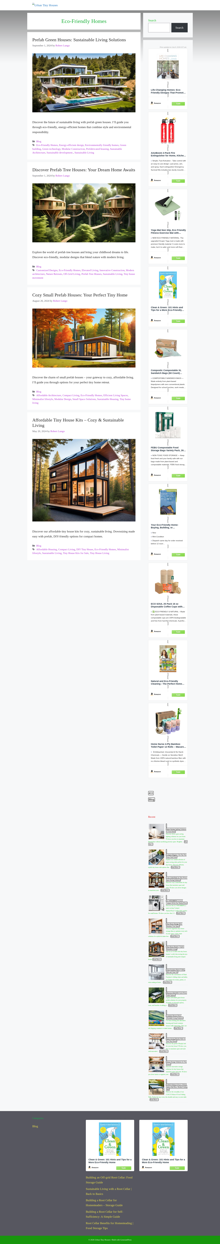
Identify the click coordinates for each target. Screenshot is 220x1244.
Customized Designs (47, 270)
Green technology (51, 149)
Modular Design (62, 399)
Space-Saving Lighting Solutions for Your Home (176, 830)
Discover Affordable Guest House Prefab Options (176, 994)
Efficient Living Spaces (115, 395)
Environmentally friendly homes (102, 145)
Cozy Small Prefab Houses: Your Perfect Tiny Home (80, 295)
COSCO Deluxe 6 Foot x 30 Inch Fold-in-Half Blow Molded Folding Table (176, 1087)
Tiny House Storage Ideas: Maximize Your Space (174, 925)
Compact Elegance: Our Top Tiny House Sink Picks (176, 856)
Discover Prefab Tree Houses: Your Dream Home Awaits (83, 169)
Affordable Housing (46, 549)
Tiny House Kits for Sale (75, 553)
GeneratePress (126, 1240)
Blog (38, 141)
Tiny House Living (99, 553)
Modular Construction (73, 149)
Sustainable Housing (107, 399)
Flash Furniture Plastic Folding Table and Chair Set (175, 971)
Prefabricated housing (97, 149)
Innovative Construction (112, 270)
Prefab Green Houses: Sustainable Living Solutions (79, 39)
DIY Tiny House (84, 549)
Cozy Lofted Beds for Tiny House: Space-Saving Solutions (176, 879)
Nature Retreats (54, 274)
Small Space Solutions (84, 399)
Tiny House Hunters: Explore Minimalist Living (175, 948)
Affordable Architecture (48, 395)
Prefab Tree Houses (91, 274)
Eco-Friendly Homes (47, 145)
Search (152, 20)
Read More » (175, 867)
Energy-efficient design (71, 145)
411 (151, 793)
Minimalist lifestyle (42, 399)
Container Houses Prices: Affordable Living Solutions (174, 1017)
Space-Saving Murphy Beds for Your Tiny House (176, 1040)
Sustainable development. (60, 152)
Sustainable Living (84, 152)
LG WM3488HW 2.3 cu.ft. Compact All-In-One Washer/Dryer (176, 902)
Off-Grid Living (71, 274)
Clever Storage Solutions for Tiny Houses (176, 1063)
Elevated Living (90, 270)
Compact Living (71, 395)
